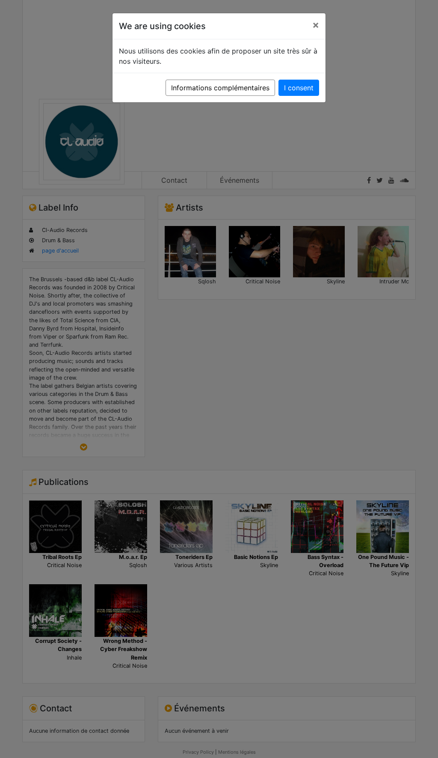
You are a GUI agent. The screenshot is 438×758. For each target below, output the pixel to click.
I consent (299, 87)
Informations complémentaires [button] (220, 87)
